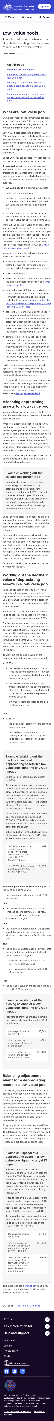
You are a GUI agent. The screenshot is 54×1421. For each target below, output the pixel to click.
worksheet (30, 1285)
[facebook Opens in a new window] (6, 1371)
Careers (8, 1345)
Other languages (18, 1363)
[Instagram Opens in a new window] (22, 1371)
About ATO (9, 1340)
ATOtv (7, 1356)
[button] (31, 1305)
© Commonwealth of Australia (17, 1411)
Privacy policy (11, 1351)
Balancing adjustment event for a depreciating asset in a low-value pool (25, 97)
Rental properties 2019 (27, 393)
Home (29, 17)
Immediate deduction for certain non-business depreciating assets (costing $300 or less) (28, 303)
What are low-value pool (20, 69)
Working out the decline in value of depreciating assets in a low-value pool (26, 86)
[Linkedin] (14, 1371)
